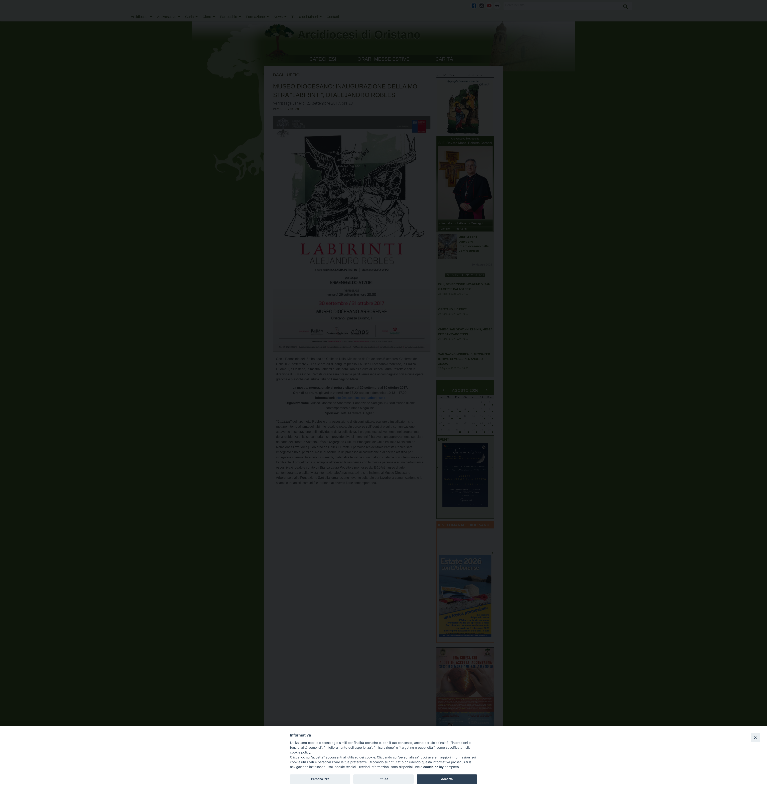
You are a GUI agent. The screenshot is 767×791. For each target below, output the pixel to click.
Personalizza (320, 779)
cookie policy (433, 767)
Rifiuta (383, 779)
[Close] (755, 737)
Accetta (447, 779)
